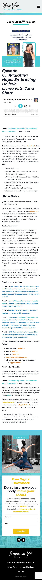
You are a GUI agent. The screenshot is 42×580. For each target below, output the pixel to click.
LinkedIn (14, 351)
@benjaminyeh (8, 402)
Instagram (15, 354)
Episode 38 (33, 211)
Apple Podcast (15, 362)
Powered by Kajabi (21, 577)
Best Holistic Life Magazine (16, 357)
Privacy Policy (12, 567)
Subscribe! (21, 531)
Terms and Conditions (26, 567)
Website (21, 348)
